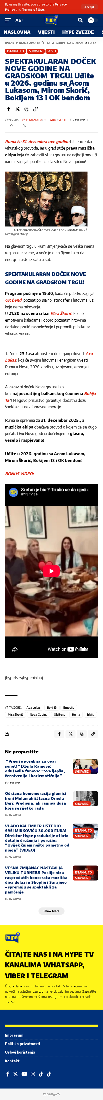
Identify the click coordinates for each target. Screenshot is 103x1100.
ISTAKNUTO (15, 51)
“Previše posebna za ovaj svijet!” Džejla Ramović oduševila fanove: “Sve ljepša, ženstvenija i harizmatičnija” (35, 768)
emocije (68, 707)
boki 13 (52, 707)
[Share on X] (17, 109)
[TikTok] (41, 1074)
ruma (76, 714)
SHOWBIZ (36, 51)
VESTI (52, 51)
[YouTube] (24, 1074)
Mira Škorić (61, 313)
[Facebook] (8, 1074)
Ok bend (60, 714)
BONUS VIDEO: (19, 473)
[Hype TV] (51, 20)
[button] (89, 6)
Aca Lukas (33, 707)
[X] (15, 1074)
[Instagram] (33, 1074)
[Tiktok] (49, 1074)
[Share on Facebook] (8, 109)
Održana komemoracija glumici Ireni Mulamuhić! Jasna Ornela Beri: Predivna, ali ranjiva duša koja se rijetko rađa (35, 800)
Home (8, 42)
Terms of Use (33, 9)
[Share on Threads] (26, 109)
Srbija (90, 714)
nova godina (39, 714)
